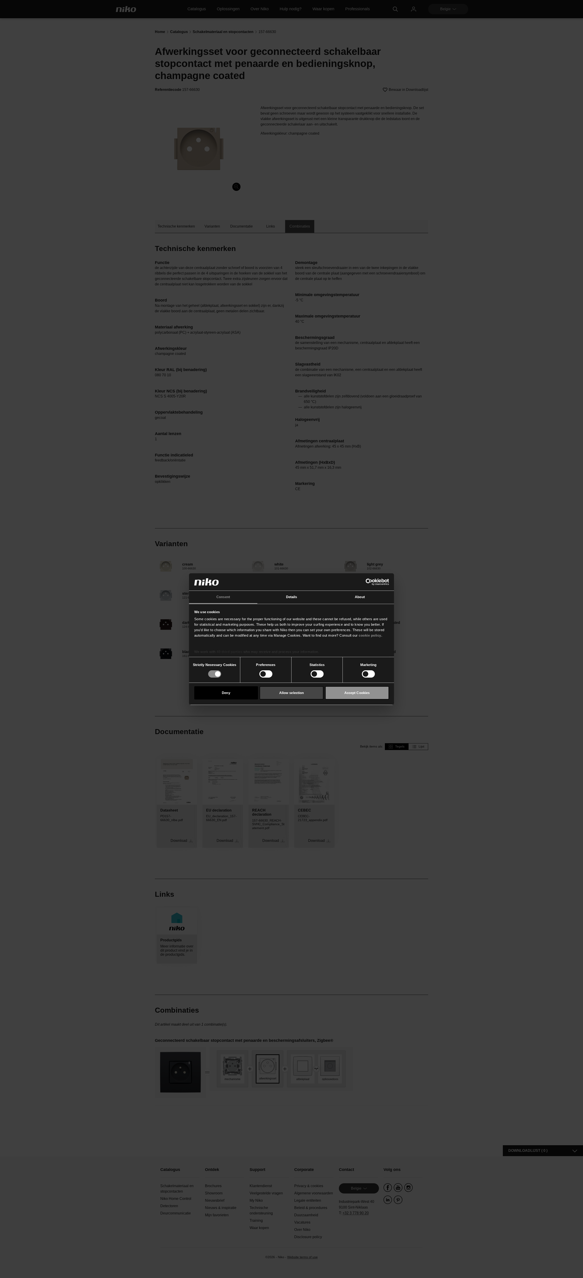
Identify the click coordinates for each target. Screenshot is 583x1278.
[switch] (265, 674)
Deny (226, 693)
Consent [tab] (223, 597)
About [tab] (360, 597)
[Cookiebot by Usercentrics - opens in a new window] (369, 582)
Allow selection (291, 693)
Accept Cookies (357, 693)
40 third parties (229, 652)
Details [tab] (291, 597)
